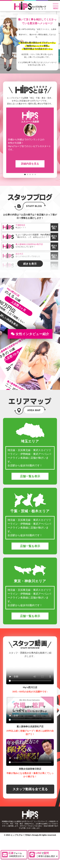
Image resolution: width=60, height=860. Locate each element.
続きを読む (54, 227)
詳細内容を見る (30, 163)
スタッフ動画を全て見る (30, 789)
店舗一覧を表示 (30, 476)
